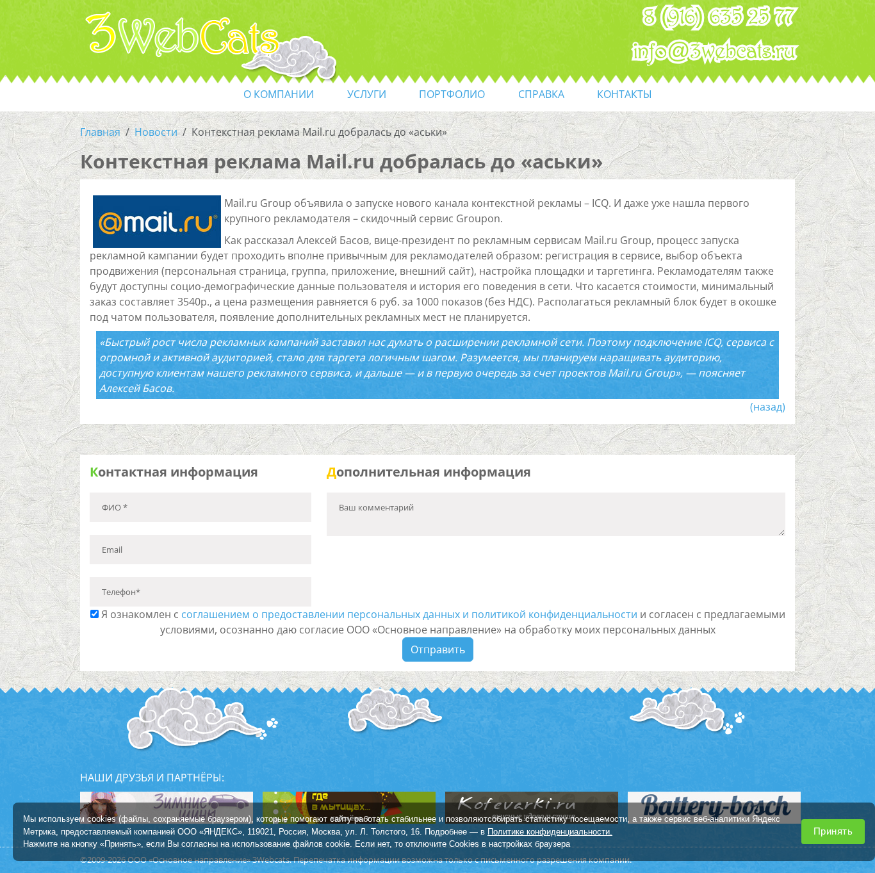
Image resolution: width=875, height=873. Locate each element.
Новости (156, 132)
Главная (100, 132)
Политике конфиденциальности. (549, 831)
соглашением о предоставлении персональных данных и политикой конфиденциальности (409, 614)
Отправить (438, 649)
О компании (278, 94)
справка (541, 94)
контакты (624, 94)
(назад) (767, 407)
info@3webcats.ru (714, 51)
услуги (366, 94)
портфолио (452, 94)
